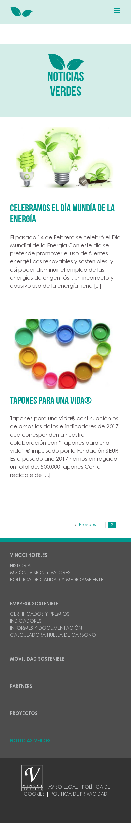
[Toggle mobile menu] (117, 10)
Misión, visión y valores (40, 573)
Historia (20, 566)
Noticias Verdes (30, 741)
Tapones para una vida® (51, 401)
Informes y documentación (46, 628)
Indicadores (25, 621)
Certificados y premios (39, 614)
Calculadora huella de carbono (53, 635)
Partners (21, 687)
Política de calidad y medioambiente (56, 580)
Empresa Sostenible (34, 604)
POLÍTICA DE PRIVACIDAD (78, 794)
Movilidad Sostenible (37, 659)
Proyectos (24, 714)
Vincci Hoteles (28, 555)
